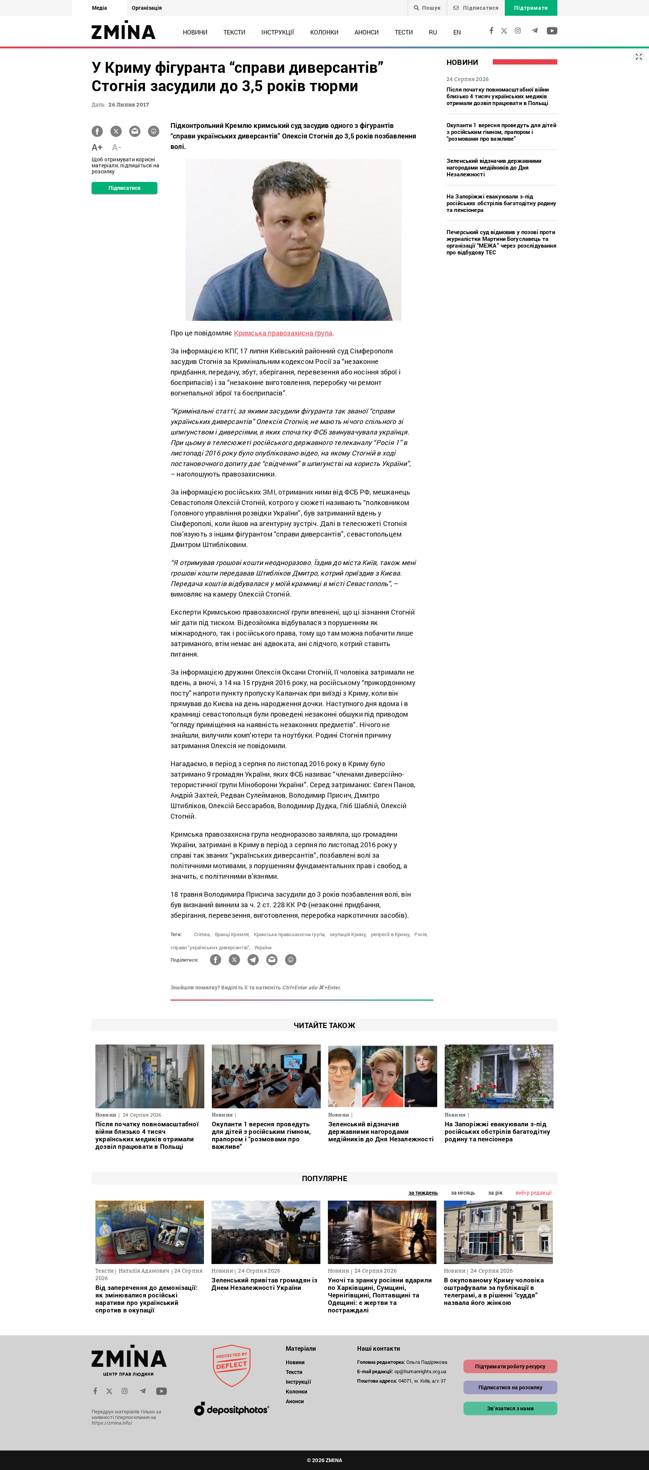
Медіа (99, 7)
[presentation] (105, 1230)
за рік (495, 1192)
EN (457, 32)
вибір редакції (534, 1192)
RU (433, 32)
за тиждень (423, 1192)
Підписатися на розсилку (510, 1387)
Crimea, (202, 934)
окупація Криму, (348, 934)
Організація (147, 7)
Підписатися (480, 7)
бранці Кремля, (232, 934)
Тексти (234, 32)
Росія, (421, 934)
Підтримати (531, 7)
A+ (97, 147)
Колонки (324, 32)
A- (116, 147)
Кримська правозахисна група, (290, 934)
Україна (263, 947)
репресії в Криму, (391, 934)
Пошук (431, 8)
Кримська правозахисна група (283, 332)
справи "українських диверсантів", (211, 947)
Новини (195, 32)
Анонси (367, 32)
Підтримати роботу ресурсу (510, 1366)
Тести (404, 32)
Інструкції (277, 32)
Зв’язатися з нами (510, 1408)
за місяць (463, 1192)
